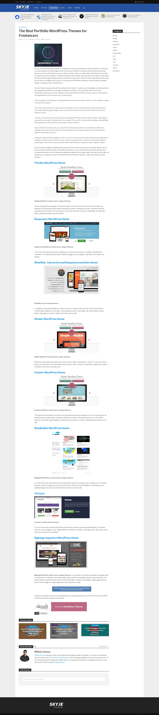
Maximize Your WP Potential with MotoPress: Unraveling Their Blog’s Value (32, 631)
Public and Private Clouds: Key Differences (113, 15)
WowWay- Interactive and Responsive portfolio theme (66, 262)
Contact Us (39, 2)
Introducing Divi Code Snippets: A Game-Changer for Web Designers (63, 631)
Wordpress (23, 27)
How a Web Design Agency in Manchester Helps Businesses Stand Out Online (27, 17)
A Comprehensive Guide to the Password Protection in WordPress (95, 630)
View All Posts (103, 646)
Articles (44, 8)
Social (62, 8)
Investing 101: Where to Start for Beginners (134, 15)
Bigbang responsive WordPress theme (56, 537)
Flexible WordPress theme (49, 162)
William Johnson (36, 39)
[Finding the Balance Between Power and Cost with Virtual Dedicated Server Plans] (39, 17)
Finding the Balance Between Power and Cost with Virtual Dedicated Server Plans (48, 17)
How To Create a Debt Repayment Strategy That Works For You (70, 16)
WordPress (54, 8)
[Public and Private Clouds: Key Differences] (103, 16)
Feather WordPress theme (49, 372)
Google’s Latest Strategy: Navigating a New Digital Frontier (91, 16)
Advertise (23, 2)
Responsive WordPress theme (51, 219)
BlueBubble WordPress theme (52, 428)
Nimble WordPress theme (49, 318)
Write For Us (30, 2)
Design (36, 8)
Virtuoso (39, 493)
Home (16, 2)
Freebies (77, 8)
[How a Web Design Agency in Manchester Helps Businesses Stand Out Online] (17, 17)
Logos (69, 8)
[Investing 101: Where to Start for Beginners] (124, 16)
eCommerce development (59, 658)
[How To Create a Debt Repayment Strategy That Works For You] (60, 16)
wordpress (44, 613)
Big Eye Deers (60, 662)
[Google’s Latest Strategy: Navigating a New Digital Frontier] (82, 16)
